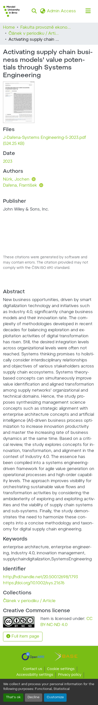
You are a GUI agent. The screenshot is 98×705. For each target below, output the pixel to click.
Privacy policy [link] (69, 675)
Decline (33, 697)
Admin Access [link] (61, 11)
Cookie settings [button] (61, 669)
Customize (55, 697)
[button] (11, 11)
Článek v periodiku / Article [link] (34, 34)
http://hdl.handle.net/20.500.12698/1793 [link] (40, 577)
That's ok (13, 697)
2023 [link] (7, 162)
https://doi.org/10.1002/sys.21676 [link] (34, 583)
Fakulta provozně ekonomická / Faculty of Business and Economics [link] (45, 28)
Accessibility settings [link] (34, 675)
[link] (49, 141)
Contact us (32, 669)
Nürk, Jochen (17, 180)
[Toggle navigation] (88, 11)
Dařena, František (20, 186)
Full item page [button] (24, 637)
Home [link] (9, 28)
